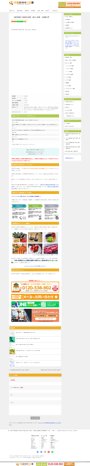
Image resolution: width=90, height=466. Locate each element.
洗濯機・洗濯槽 (68, 46)
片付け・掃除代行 (69, 16)
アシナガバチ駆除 (70, 65)
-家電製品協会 (52, 446)
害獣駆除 (67, 82)
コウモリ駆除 (68, 85)
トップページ (33, 437)
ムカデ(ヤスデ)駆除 (69, 74)
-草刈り (42, 448)
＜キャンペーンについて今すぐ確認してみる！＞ (35, 266)
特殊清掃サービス (69, 28)
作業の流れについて (69, 104)
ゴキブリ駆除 (68, 80)
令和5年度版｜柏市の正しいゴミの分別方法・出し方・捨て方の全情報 (28, 350)
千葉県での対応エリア (70, 101)
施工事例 (33, 10)
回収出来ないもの (70, 115)
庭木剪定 (67, 94)
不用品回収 (68, 19)
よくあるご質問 (69, 110)
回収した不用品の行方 (70, 113)
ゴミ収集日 (68, 123)
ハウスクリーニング (71, 35)
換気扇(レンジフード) (72, 41)
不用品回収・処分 (20, 21)
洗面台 (70, 43)
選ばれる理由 (19, 10)
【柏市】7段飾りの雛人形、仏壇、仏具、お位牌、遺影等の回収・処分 (28, 338)
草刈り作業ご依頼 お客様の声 (72, 151)
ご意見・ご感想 (40, 10)
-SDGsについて (53, 445)
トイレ (74, 43)
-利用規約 (52, 438)
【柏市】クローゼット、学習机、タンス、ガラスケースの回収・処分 (27, 362)
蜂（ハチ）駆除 (69, 63)
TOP (30, 430)
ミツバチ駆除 (69, 71)
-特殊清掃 (42, 443)
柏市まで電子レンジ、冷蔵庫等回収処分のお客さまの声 (25, 332)
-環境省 (52, 444)
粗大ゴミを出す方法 (69, 126)
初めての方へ (12, 10)
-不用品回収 (42, 437)
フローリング (67, 40)
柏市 (25, 21)
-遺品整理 (42, 438)
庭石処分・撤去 (69, 57)
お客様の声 (27, 10)
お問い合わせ (55, 10)
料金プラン (48, 10)
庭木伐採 (67, 91)
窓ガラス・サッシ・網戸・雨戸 (73, 44)
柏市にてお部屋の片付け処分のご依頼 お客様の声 (24, 344)
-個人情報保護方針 (53, 439)
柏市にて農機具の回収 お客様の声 (22, 356)
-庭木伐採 (42, 445)
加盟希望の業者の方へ (69, 158)
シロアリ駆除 (68, 77)
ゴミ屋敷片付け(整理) (70, 22)
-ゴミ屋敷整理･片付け (44, 439)
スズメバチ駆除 (70, 68)
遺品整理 (67, 25)
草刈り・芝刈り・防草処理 (71, 60)
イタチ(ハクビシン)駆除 (70, 88)
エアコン (73, 40)
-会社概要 (52, 437)
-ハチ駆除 (42, 444)
